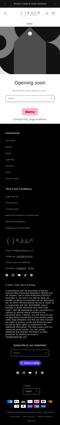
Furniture (10, 166)
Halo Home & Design (19, 412)
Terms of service (29, 416)
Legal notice (31, 421)
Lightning (10, 159)
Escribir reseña (12, 178)
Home (29, 23)
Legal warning (12, 196)
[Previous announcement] (5, 4)
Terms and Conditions (15, 221)
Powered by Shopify (34, 412)
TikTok (31, 268)
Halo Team (10, 140)
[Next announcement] (55, 4)
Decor (8, 153)
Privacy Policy (12, 202)
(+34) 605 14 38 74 (24, 256)
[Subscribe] (51, 98)
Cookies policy (12, 209)
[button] (6, 13)
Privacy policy (15, 416)
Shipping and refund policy (18, 228)
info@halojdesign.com (16, 337)
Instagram (21, 268)
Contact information (44, 416)
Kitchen (9, 147)
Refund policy (49, 412)
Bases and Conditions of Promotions (22, 215)
